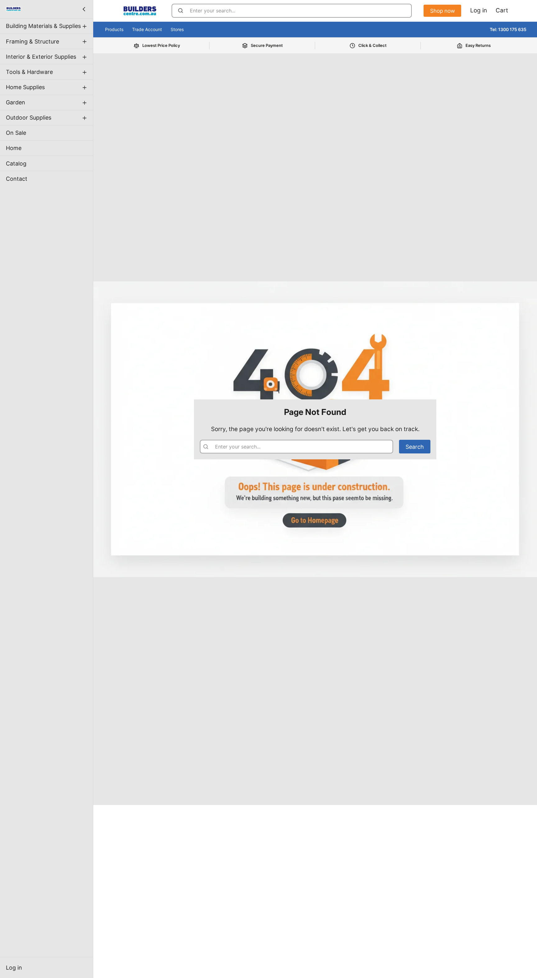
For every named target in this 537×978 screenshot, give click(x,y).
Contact (16, 178)
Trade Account (147, 29)
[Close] (84, 9)
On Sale (16, 133)
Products (114, 29)
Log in (14, 967)
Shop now (442, 10)
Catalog (16, 163)
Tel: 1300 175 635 (508, 29)
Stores (177, 29)
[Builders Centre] (13, 9)
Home (13, 148)
